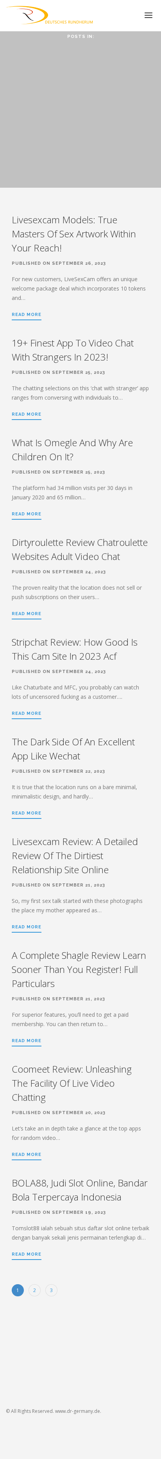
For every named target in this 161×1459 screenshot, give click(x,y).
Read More (26, 314)
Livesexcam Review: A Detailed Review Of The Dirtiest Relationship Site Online (75, 855)
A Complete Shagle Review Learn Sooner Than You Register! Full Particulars (79, 969)
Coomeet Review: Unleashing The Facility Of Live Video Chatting (72, 1083)
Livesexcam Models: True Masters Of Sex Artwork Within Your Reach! (74, 233)
